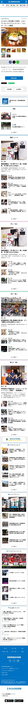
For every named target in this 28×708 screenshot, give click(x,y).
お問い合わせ (5, 672)
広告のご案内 (5, 674)
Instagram (18, 660)
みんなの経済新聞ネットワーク (14, 689)
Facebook (10, 660)
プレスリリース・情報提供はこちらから (10, 668)
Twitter (14, 660)
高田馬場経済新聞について (7, 666)
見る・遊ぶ (13, 5)
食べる (7, 5)
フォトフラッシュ (5, 18)
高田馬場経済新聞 (14, 2)
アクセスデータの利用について (8, 670)
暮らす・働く (22, 5)
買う (18, 5)
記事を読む (14, 78)
